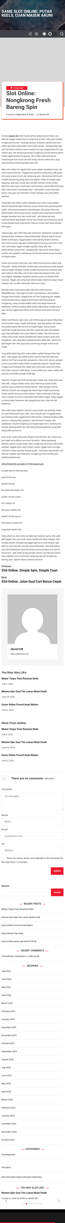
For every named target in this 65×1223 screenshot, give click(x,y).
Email (5, 829)
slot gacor (6, 1167)
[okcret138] (32, 619)
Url (3, 843)
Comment (7, 789)
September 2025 (9, 1051)
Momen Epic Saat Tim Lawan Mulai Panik (24, 691)
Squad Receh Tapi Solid (12, 933)
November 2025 (9, 1035)
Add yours (49, 778)
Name (5, 815)
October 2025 (8, 1043)
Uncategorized (8, 1154)
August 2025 (8, 1059)
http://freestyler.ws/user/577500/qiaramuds (23, 464)
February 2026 (8, 1011)
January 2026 (8, 1019)
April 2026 (6, 995)
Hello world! (33, 956)
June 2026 (6, 979)
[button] (6, 1201)
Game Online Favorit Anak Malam (20, 704)
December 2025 (9, 1027)
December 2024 (9, 1123)
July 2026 (6, 971)
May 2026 (6, 987)
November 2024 (9, 1132)
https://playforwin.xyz (19, 654)
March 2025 (7, 1099)
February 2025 (8, 1108)
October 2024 (8, 1140)
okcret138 (44, 114)
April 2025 (6, 1091)
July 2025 (6, 1067)
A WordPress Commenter (13, 956)
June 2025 (6, 1075)
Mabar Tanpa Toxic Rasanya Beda (20, 678)
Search (5, 885)
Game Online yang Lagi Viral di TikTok (19, 941)
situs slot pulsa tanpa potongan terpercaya (22, 1177)
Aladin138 (13, 136)
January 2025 (8, 1116)
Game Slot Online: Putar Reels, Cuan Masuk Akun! (27, 13)
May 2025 (6, 1083)
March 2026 (7, 1003)
